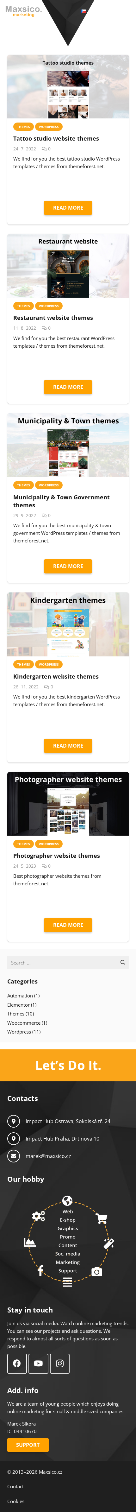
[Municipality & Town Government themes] (68, 445)
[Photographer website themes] (68, 804)
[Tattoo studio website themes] (68, 86)
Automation (20, 995)
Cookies (15, 1501)
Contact (15, 1486)
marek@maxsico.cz (48, 1156)
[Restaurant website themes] (68, 266)
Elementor (18, 1005)
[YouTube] (38, 1364)
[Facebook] (17, 1364)
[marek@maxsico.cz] (16, 1156)
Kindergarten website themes (56, 676)
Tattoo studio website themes (56, 138)
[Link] (68, 1065)
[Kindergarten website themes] (68, 624)
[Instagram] (60, 1364)
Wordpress (19, 1031)
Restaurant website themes (53, 317)
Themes (15, 1013)
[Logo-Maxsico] (23, 11)
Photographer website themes (56, 855)
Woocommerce (23, 1023)
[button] (112, 11)
